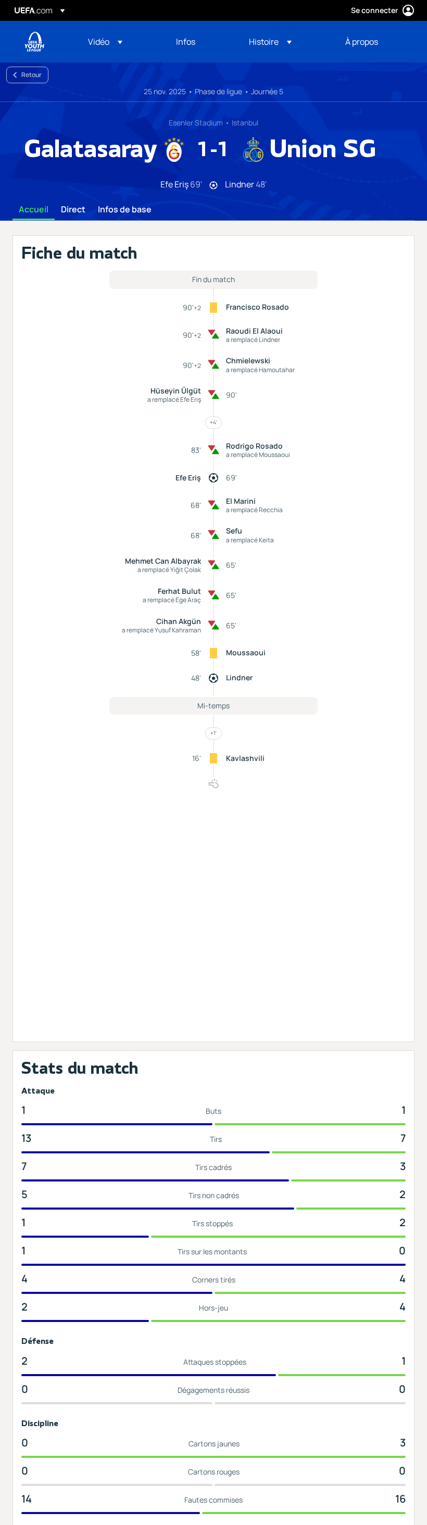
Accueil (33, 209)
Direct (73, 209)
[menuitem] (119, 42)
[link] (185, 42)
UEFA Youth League (34, 42)
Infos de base (125, 209)
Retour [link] (31, 74)
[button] (105, 42)
